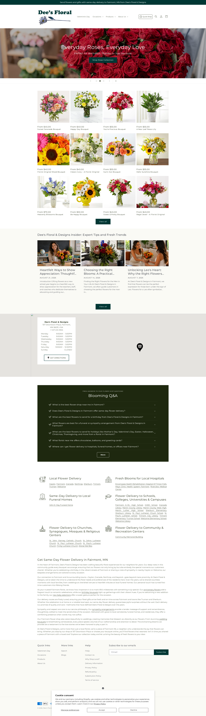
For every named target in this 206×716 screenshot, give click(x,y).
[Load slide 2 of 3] (100, 81)
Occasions (41, 655)
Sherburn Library (123, 513)
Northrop (79, 484)
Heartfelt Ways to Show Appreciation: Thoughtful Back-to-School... (58, 271)
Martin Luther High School (129, 510)
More (103, 455)
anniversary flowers (152, 590)
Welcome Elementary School (153, 518)
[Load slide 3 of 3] (103, 81)
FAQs (87, 651)
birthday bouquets (90, 592)
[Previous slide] (90, 81)
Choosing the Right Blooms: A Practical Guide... (98, 271)
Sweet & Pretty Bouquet (114, 214)
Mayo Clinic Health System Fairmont (132, 486)
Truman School (133, 518)
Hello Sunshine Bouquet (147, 172)
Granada (70, 484)
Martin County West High (154, 508)
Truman (53, 486)
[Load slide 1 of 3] (96, 81)
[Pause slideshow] (115, 81)
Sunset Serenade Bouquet (49, 129)
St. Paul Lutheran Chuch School (147, 513)
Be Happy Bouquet (79, 214)
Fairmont (61, 484)
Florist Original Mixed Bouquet (51, 172)
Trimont (96, 484)
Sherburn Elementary (156, 510)
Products (41, 659)
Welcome (61, 486)
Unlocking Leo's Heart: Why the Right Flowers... (146, 271)
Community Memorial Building (129, 537)
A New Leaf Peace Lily (146, 129)
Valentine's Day (43, 651)
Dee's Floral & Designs (51, 708)
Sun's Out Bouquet (112, 172)
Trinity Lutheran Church (67, 546)
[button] (97, 16)
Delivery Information (94, 663)
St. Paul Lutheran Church (69, 543)
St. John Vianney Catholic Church (65, 540)
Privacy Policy (100, 704)
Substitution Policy (93, 676)
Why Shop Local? (92, 659)
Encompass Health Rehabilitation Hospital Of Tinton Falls (140, 484)
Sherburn (88, 484)
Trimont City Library (148, 516)
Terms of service (92, 680)
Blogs (63, 655)
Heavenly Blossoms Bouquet (50, 214)
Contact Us (89, 655)
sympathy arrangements (103, 609)
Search (64, 651)
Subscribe (161, 652)
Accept (102, 710)
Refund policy (91, 672)
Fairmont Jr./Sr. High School (129, 505)
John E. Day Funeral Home (61, 505)
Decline (133, 710)
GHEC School (151, 505)
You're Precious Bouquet (114, 129)
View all (103, 221)
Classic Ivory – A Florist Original (84, 172)
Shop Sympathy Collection (110, 63)
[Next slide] (109, 81)
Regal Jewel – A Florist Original (150, 214)
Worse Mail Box (85, 546)
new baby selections (62, 595)
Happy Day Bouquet (79, 129)
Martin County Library (132, 508)
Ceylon (52, 484)
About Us (41, 663)
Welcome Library (122, 521)
